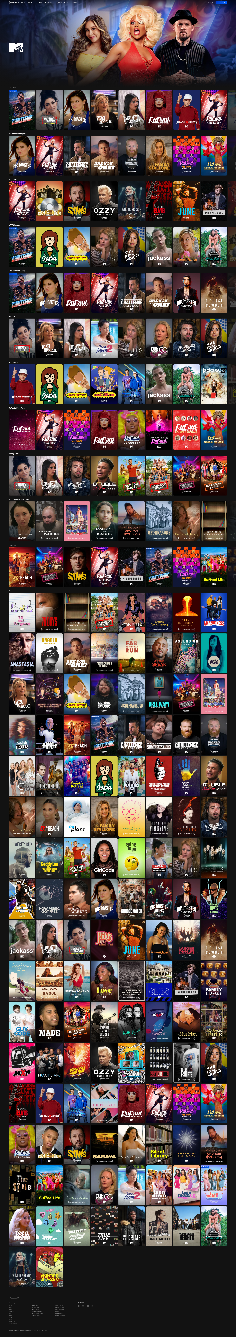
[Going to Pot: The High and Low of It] (131, 858)
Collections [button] (49, 2)
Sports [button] (67, 2)
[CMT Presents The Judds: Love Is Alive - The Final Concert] (104, 940)
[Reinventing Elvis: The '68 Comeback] (22, 1103)
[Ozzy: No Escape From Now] (104, 1063)
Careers (57, 1311)
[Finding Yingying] (159, 817)
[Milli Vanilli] (131, 1022)
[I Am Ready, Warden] (77, 899)
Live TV (59, 2)
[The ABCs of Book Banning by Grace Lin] (77, 612)
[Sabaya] (104, 1144)
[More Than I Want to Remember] (159, 1022)
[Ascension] (186, 653)
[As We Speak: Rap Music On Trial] (159, 653)
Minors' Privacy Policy (37, 1313)
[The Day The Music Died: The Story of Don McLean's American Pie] (159, 776)
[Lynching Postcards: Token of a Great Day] (131, 981)
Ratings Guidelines (59, 1309)
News (75, 2)
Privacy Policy (35, 1309)
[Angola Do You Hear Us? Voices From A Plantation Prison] (49, 653)
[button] (22, 110)
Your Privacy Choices (37, 1311)
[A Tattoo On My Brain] (77, 1185)
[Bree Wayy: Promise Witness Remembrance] (159, 694)
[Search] (80, 3)
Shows (10, 1307)
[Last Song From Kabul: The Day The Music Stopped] (49, 981)
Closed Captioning (59, 1307)
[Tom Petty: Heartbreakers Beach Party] (77, 1226)
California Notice (36, 1315)
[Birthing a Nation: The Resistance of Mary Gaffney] (131, 694)
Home (23, 2)
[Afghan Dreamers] (159, 612)
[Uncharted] (159, 1226)
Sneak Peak (12, 1321)
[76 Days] (49, 612)
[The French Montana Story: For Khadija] (22, 858)
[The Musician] (186, 1022)
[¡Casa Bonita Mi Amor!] (214, 694)
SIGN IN (210, 2)
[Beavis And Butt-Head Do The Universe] (49, 694)
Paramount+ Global (13, 1323)
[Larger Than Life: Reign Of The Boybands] (186, 940)
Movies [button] (38, 2)
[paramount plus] (14, 2)
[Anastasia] (22, 653)
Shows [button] (30, 2)
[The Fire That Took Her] (186, 817)
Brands (10, 1317)
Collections (11, 1311)
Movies (10, 1309)
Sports (10, 1315)
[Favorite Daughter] (131, 817)
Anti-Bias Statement (60, 1315)
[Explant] (77, 817)
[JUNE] (131, 940)
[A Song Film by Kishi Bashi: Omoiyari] (214, 1144)
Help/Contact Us (59, 1305)
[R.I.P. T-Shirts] (186, 1063)
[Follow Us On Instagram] (92, 1306)
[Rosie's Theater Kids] (104, 1103)
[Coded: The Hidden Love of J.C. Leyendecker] (49, 776)
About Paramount (59, 1313)
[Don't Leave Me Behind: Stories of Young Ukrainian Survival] (186, 776)
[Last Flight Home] (22, 981)
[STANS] (77, 1144)
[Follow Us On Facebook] (78, 1306)
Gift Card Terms (36, 1307)
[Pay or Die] (159, 1063)
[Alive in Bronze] (186, 612)
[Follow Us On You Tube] (88, 1306)
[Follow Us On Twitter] (83, 1306)
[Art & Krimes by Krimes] (104, 653)
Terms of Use (35, 1305)
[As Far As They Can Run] (131, 653)
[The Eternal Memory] (22, 817)
